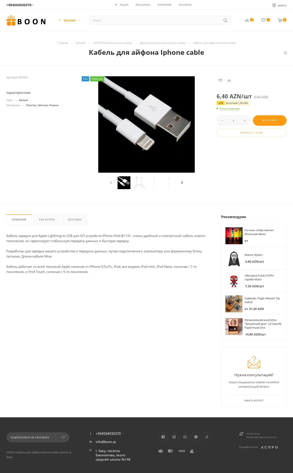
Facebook (163, 437)
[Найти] (225, 20)
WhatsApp (196, 437)
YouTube (185, 437)
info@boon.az (106, 442)
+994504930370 (19, 5)
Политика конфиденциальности (261, 435)
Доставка (75, 219)
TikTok (206, 437)
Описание (19, 219)
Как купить (47, 219)
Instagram (174, 437)
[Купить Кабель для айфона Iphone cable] (146, 124)
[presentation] (110, 182)
